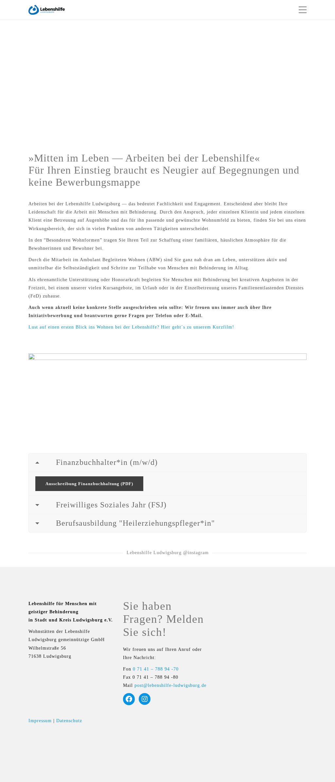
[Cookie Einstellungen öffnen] (14, 774)
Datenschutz (69, 720)
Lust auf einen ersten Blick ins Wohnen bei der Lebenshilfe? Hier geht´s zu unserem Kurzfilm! (131, 327)
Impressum (40, 720)
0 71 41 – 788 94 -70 (156, 669)
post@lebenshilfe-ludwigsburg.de (170, 685)
